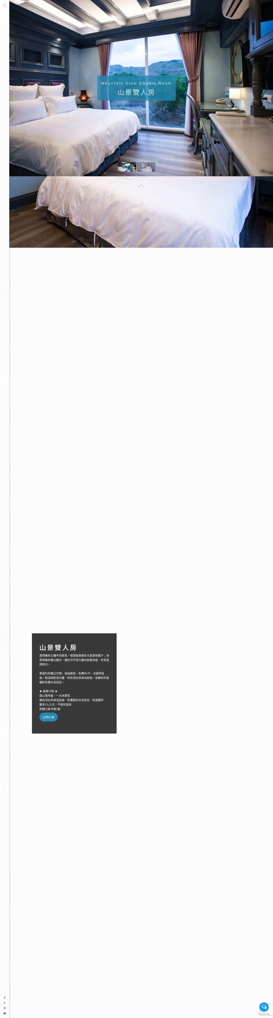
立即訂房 (48, 717)
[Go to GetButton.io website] (264, 1014)
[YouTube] (5, 1003)
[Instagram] (5, 1008)
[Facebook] (5, 997)
